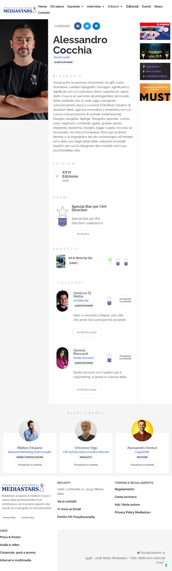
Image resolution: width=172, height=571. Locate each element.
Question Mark (63, 62)
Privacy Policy (9, 517)
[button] (75, 6)
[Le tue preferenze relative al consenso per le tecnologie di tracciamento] (166, 565)
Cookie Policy (28, 517)
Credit (160, 562)
